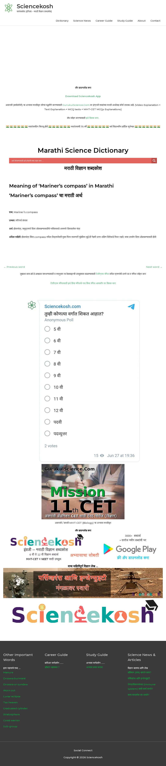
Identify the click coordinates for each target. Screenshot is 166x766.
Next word (154, 266)
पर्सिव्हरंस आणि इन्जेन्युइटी (139, 678)
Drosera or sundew (15, 684)
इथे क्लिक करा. (92, 117)
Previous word (14, 266)
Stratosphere (11, 714)
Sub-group (10, 726)
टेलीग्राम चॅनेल (102, 273)
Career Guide (104, 20)
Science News (82, 20)
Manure (8, 672)
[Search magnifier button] (154, 160)
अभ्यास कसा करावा (94, 667)
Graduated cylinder (15, 708)
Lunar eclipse (11, 696)
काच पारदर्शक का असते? (138, 694)
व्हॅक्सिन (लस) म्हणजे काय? (139, 672)
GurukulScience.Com (76, 104)
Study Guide (125, 20)
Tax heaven (10, 702)
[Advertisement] (83, 50)
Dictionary (62, 20)
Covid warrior (11, 720)
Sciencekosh (35, 6)
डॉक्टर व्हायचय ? (52, 667)
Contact (155, 20)
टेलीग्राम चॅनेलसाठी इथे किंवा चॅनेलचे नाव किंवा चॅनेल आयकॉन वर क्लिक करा (83, 283)
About (142, 20)
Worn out (9, 690)
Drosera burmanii (14, 678)
